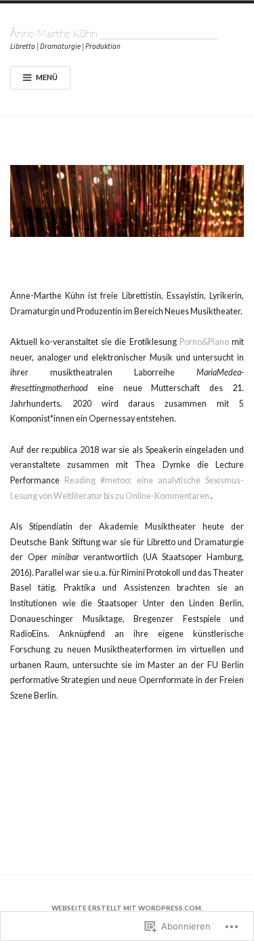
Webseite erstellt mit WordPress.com (126, 908)
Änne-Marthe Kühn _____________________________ (113, 32)
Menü (47, 77)
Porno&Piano (204, 342)
